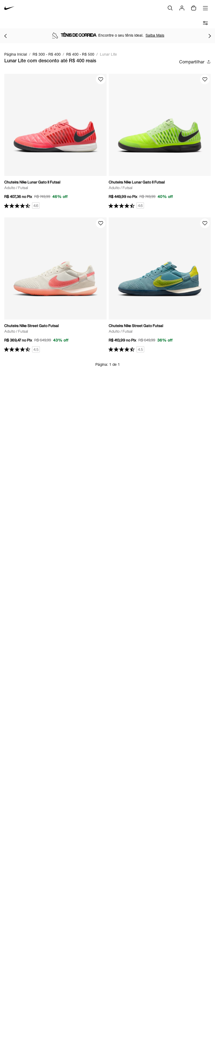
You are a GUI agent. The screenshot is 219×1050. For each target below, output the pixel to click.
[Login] (182, 8)
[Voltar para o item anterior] (5, 36)
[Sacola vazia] (193, 8)
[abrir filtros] (205, 23)
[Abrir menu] (205, 8)
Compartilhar (191, 61)
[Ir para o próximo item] (209, 36)
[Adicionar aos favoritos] (100, 79)
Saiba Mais (155, 35)
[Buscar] (170, 8)
